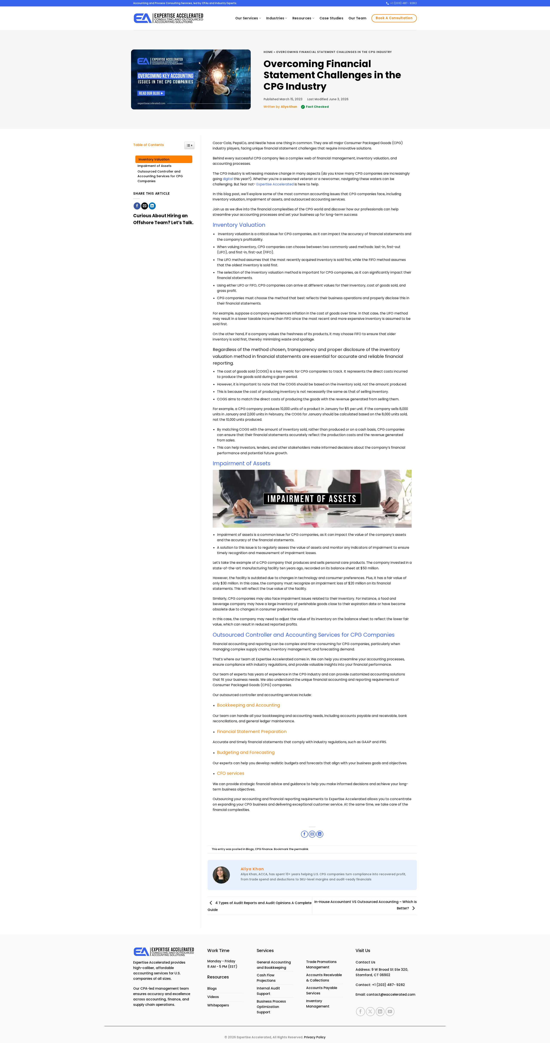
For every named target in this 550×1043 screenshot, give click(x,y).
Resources (302, 18)
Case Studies (331, 18)
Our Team (357, 18)
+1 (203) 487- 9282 (388, 985)
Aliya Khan (289, 107)
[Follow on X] (370, 1011)
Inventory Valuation (154, 159)
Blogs (250, 849)
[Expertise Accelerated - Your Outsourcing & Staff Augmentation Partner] (168, 18)
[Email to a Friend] (144, 206)
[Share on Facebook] (137, 206)
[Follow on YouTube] (389, 1011)
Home (268, 52)
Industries (275, 18)
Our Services (246, 18)
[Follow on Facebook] (360, 1011)
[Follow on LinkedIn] (380, 1011)
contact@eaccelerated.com (391, 994)
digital (228, 179)
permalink (301, 849)
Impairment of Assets (154, 166)
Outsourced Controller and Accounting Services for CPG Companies (160, 176)
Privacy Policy (314, 1037)
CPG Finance (264, 849)
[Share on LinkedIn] (152, 206)
